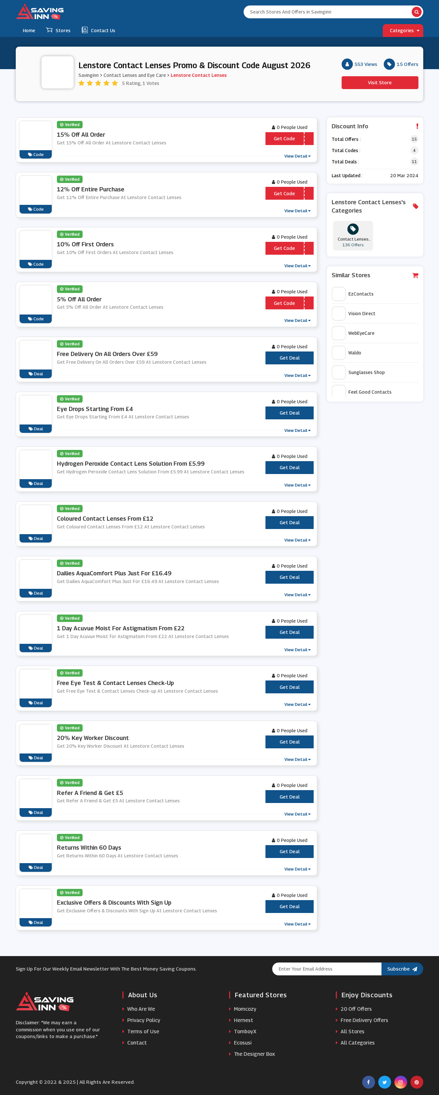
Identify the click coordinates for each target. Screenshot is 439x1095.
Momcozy (244, 1009)
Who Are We (140, 1009)
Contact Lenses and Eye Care (134, 75)
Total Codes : (346, 150)
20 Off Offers (355, 1009)
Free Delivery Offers (363, 1020)
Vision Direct (361, 313)
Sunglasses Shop (366, 372)
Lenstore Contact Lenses (199, 75)
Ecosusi (242, 1043)
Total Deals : (345, 161)
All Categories (357, 1043)
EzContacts (360, 294)
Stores (63, 30)
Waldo (354, 352)
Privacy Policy (143, 1020)
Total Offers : (346, 139)
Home (29, 30)
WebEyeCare (361, 333)
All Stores (351, 1031)
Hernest (243, 1020)
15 (414, 139)
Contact (136, 1043)
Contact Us (103, 30)
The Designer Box (254, 1054)
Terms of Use (142, 1031)
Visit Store (380, 82)
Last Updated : (347, 175)
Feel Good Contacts (369, 392)
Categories (402, 30)
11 (414, 161)
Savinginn (88, 75)
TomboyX (244, 1031)
